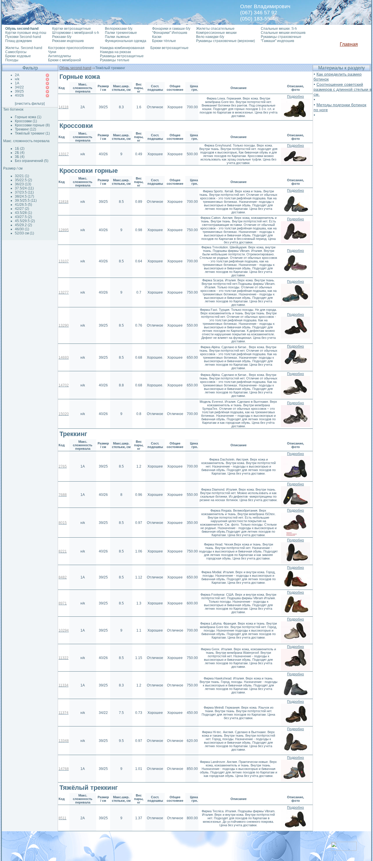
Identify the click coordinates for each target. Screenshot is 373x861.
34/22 (19, 87)
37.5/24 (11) (24, 188)
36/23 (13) (23, 184)
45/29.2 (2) (23, 225)
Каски (156, 37)
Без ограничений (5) (31, 161)
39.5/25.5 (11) (26, 200)
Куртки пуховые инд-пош (25, 33)
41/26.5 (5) (23, 205)
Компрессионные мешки (216, 33)
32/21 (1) (22, 176)
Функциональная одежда (125, 41)
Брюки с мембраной (64, 60)
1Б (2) (19, 149)
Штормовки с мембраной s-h (75, 33)
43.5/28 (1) (23, 213)
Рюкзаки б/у (61, 37)
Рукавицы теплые (114, 60)
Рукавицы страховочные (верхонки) (225, 41)
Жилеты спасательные (215, 29)
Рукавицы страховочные (281, 37)
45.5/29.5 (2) (25, 221)
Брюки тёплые (164, 41)
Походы (11, 60)
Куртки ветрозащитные (71, 29)
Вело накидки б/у (210, 37)
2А (17, 75)
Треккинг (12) (25, 129)
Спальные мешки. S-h (279, 29)
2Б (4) (19, 153)
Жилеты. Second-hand (23, 48)
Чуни (52, 52)
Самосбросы (16, 52)
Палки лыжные (117, 37)
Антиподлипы (59, 56)
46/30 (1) (22, 229)
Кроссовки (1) (26, 121)
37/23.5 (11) (24, 192)
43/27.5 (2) (23, 217)
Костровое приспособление (71, 48)
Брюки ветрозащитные (169, 48)
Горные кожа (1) (28, 117)
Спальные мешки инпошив (283, 33)
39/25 (19, 91)
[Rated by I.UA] (344, 849)
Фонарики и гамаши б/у (171, 29)
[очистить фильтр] (30, 104)
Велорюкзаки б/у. (119, 29)
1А (17, 83)
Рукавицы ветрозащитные (122, 56)
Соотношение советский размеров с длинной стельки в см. (343, 89)
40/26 (19, 95)
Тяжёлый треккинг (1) (32, 133)
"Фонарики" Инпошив (169, 33)
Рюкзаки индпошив (68, 41)
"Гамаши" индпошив (277, 41)
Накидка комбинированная (122, 48)
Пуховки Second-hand (23, 37)
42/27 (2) (22, 209)
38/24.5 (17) (24, 196)
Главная (349, 44)
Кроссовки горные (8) (32, 125)
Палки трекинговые (121, 33)
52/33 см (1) (24, 233)
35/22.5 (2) (23, 180)
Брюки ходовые (18, 56)
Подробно (295, 97)
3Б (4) (19, 157)
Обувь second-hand (75, 68)
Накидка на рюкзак (115, 52)
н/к (17, 79)
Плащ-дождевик (18, 41)
